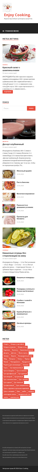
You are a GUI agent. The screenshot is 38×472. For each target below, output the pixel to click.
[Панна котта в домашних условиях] (9, 212)
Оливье (20, 359)
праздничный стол (24, 394)
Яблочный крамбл (24, 171)
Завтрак (6, 356)
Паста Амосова (23, 182)
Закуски (13, 356)
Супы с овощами (9, 391)
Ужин (18, 391)
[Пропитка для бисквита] (9, 224)
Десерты (5, 141)
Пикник (6, 362)
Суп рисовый (18, 376)
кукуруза (31, 391)
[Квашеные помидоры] (9, 285)
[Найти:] (19, 108)
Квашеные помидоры (25, 277)
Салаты (5, 64)
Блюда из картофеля (17, 344)
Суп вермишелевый (16, 368)
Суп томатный (18, 382)
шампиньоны (14, 397)
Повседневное (15, 362)
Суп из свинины (22, 370)
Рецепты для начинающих (12, 365)
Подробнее (7, 91)
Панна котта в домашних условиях (25, 206)
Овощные (12, 359)
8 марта (6, 344)
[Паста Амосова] (9, 189)
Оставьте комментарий (10, 73)
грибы (24, 391)
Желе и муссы (23, 353)
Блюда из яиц (22, 347)
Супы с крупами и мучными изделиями (16, 388)
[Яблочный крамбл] (9, 178)
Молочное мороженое (25, 194)
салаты (6, 397)
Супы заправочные (22, 385)
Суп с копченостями (10, 379)
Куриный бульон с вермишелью (24, 313)
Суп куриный (22, 373)
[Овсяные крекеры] (9, 330)
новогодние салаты (10, 394)
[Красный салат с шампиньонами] (19, 54)
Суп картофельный (10, 373)
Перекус (27, 359)
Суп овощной (8, 376)
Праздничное (26, 362)
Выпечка (15, 350)
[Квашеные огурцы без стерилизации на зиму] (19, 248)
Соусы (6, 368)
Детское (13, 353)
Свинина (25, 365)
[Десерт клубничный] (19, 140)
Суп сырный (8, 382)
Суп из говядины (9, 370)
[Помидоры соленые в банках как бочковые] (9, 296)
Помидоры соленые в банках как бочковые (25, 290)
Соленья (5, 250)
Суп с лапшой (23, 379)
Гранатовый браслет (26, 350)
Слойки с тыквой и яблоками (24, 301)
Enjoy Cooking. (17, 14)
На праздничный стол (25, 356)
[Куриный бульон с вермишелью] (9, 319)
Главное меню (12, 31)
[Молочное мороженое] (9, 201)
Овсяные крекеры (24, 323)
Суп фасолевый (9, 385)
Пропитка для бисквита (22, 218)
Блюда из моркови (10, 347)
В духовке (7, 350)
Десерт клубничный (13, 144)
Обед (5, 359)
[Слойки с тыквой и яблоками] (9, 307)
